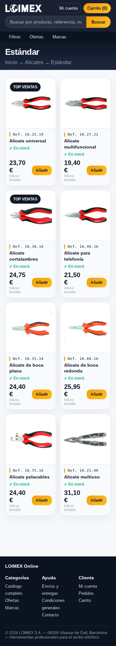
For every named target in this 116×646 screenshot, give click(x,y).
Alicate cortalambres (23, 256)
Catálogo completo (13, 590)
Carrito (85, 600)
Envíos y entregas (50, 590)
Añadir (42, 170)
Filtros (15, 36)
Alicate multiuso (82, 476)
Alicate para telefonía (77, 256)
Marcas (59, 36)
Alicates (34, 62)
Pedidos (86, 593)
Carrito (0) (97, 8)
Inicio (11, 62)
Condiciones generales (53, 604)
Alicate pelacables (29, 476)
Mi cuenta (68, 8)
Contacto (50, 614)
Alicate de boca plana (26, 368)
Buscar (98, 22)
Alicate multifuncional (80, 143)
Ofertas (37, 36)
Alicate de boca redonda (81, 368)
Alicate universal (27, 140)
